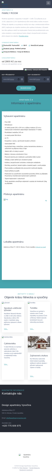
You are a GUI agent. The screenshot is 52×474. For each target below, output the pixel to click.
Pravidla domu (23, 36)
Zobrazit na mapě (41, 247)
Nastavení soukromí (26, 470)
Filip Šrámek (23, 468)
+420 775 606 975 (11, 425)
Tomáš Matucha (34, 468)
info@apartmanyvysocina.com (16, 418)
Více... (6, 329)
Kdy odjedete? (34, 74)
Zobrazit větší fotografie (40, 69)
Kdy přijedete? (8, 74)
